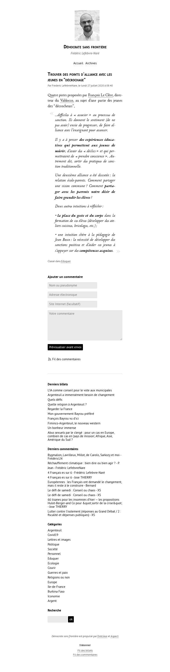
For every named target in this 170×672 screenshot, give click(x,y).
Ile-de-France (56, 587)
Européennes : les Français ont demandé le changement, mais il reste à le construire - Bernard (85, 483)
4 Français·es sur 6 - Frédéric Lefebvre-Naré (76, 473)
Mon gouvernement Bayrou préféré (71, 414)
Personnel (54, 554)
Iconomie (54, 596)
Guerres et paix (58, 573)
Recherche (54, 610)
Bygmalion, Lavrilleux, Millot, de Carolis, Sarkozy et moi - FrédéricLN (84, 456)
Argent (52, 601)
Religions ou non (59, 577)
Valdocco (66, 101)
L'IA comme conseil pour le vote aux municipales (80, 390)
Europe (52, 582)
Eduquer (66, 261)
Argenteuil (55, 530)
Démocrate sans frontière (85, 47)
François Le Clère (100, 95)
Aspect (114, 636)
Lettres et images (59, 540)
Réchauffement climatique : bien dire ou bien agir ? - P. (84, 463)
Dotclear (102, 636)
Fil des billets (85, 650)
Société (53, 549)
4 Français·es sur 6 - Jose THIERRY (70, 477)
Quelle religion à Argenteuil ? (67, 404)
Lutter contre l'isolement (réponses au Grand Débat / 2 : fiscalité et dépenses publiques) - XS (84, 513)
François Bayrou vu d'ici (63, 418)
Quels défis (55, 400)
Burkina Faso (56, 591)
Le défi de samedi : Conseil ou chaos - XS (74, 490)
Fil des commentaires (66, 359)
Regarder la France (60, 409)
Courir (52, 568)
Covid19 (53, 535)
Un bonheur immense (62, 428)
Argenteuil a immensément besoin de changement (81, 395)
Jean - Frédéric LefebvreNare (66, 468)
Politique (53, 544)
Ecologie (53, 563)
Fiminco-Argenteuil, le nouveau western (74, 423)
